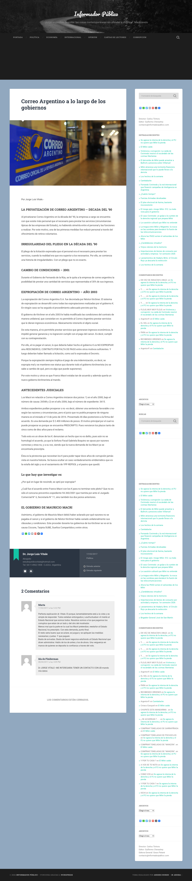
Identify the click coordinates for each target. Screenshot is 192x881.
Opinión (92, 37)
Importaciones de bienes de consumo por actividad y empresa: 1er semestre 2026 (159, 252)
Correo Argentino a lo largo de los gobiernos (63, 104)
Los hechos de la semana (152, 176)
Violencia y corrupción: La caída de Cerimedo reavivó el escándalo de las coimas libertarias (157, 153)
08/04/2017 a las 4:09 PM (49, 662)
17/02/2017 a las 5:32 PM (49, 608)
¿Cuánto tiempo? (148, 194)
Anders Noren (161, 875)
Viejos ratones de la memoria (154, 247)
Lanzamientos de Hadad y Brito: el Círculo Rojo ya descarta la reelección (159, 259)
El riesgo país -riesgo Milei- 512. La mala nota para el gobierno (158, 210)
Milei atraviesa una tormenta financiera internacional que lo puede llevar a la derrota (158, 169)
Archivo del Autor (25, 571)
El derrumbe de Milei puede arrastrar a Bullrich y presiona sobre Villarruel (157, 161)
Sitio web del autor (31, 571)
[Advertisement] (96, 61)
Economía (51, 37)
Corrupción (139, 37)
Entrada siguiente (94, 570)
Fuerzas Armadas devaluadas (153, 198)
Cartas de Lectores (115, 37)
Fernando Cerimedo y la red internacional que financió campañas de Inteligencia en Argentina (159, 187)
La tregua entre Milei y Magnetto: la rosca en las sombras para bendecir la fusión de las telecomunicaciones (159, 229)
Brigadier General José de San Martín (157, 618)
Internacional (73, 37)
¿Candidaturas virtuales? (151, 243)
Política (34, 37)
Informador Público (96, 13)
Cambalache (146, 180)
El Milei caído (147, 147)
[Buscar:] (159, 96)
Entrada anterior (93, 566)
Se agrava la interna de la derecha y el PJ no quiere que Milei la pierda (158, 141)
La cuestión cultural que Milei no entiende (159, 222)
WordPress (67, 875)
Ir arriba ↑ (176, 875)
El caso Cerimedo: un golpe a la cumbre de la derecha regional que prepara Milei (159, 217)
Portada (18, 37)
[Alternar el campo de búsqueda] (178, 37)
